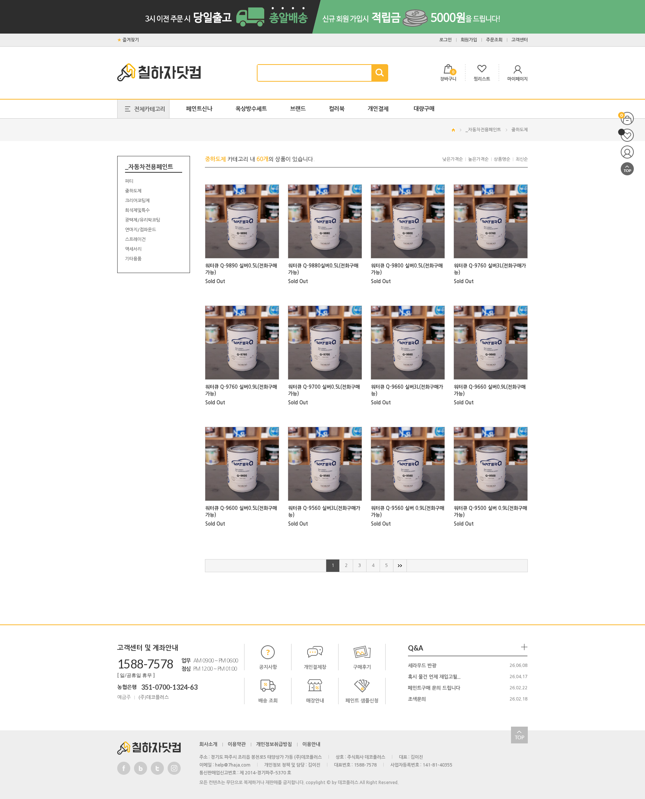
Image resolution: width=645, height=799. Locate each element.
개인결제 (378, 109)
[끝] (400, 566)
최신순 (521, 159)
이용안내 (311, 744)
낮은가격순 (452, 159)
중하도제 (519, 130)
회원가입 (469, 40)
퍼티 (129, 181)
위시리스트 (627, 135)
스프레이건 (135, 239)
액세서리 (133, 249)
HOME (453, 130)
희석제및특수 (137, 210)
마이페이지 (627, 152)
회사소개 (208, 744)
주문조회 (494, 40)
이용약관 (237, 744)
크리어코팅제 (137, 200)
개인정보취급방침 (274, 744)
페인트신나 (199, 109)
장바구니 (627, 118)
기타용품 (133, 259)
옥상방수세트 (251, 109)
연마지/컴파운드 (140, 230)
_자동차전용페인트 (483, 130)
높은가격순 (478, 159)
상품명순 (502, 159)
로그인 (445, 40)
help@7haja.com (232, 765)
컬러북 (337, 109)
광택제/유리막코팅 (142, 220)
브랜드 (298, 109)
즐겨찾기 (130, 40)
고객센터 (519, 40)
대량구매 (424, 109)
